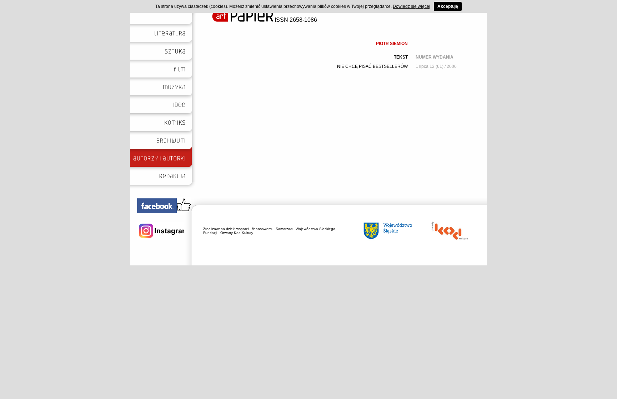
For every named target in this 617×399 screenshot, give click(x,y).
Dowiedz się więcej (411, 6)
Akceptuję (447, 6)
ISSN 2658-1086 (295, 20)
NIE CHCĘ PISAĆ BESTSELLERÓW (372, 66)
